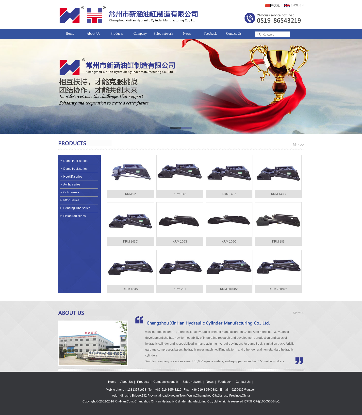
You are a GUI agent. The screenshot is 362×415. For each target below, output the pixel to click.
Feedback (210, 33)
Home (70, 33)
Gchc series (69, 192)
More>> (298, 145)
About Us (93, 33)
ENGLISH (297, 5)
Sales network (163, 33)
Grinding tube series (75, 208)
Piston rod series (73, 216)
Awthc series (70, 184)
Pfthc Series (69, 200)
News (187, 33)
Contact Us (233, 33)
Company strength (140, 35)
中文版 (275, 5)
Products (117, 33)
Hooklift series (71, 176)
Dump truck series (73, 161)
